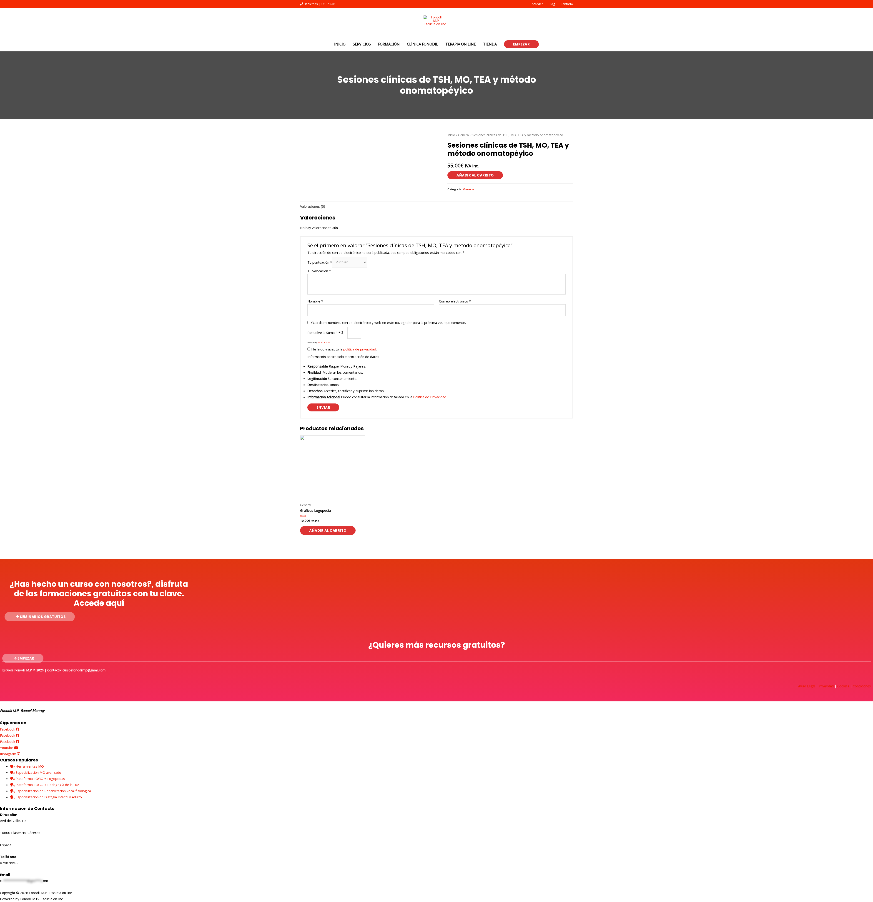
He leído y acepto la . (343, 349)
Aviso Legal (806, 686)
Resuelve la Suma (321, 332)
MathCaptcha (324, 342)
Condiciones (862, 686)
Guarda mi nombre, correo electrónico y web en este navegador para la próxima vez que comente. (388, 322)
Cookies (843, 686)
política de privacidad (359, 349)
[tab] (312, 206)
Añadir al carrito (475, 175)
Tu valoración (319, 271)
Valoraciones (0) (312, 206)
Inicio (451, 135)
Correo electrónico (455, 301)
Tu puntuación (319, 262)
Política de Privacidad (429, 397)
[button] (40, 616)
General (463, 135)
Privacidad (826, 686)
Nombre (315, 301)
